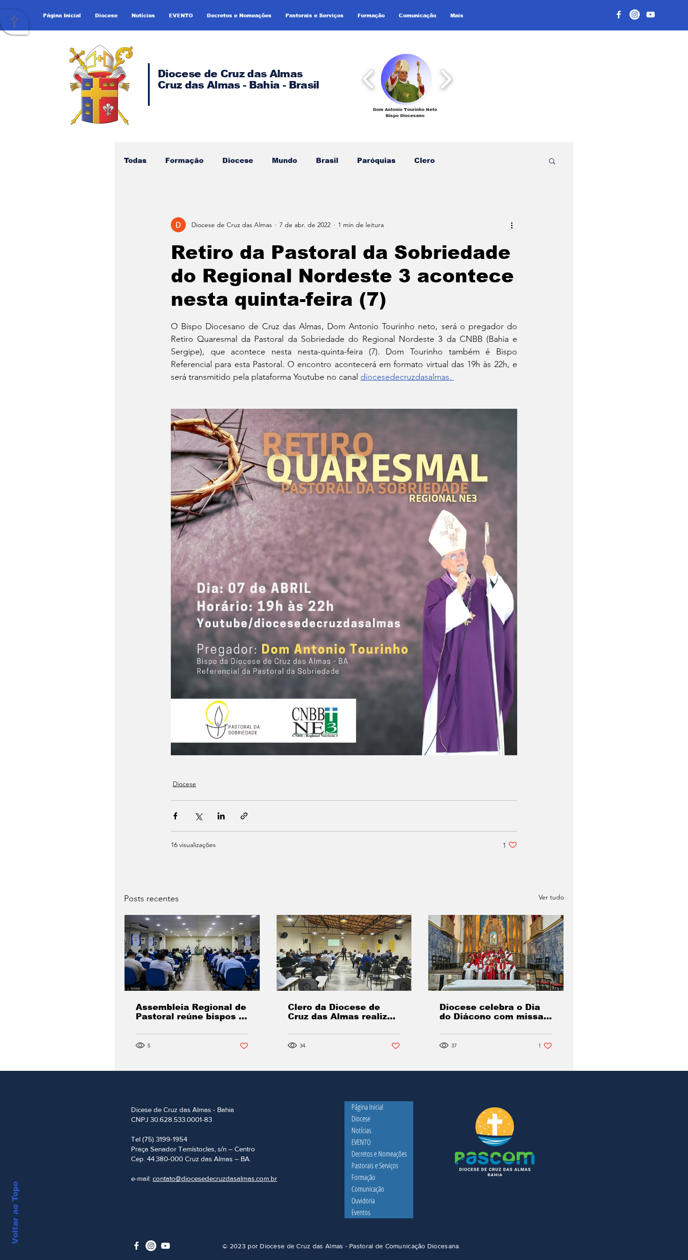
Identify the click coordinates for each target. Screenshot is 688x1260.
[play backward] (368, 78)
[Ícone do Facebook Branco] (136, 1245)
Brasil (327, 160)
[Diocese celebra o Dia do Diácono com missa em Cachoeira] (496, 953)
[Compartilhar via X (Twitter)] (198, 815)
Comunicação (367, 1189)
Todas (135, 160)
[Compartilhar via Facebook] (175, 815)
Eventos (360, 1212)
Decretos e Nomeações (379, 1154)
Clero (424, 160)
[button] (406, 79)
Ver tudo (551, 897)
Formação (184, 160)
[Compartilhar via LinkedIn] (221, 815)
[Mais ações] (511, 224)
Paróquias (376, 160)
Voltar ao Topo (15, 1212)
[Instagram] (634, 14)
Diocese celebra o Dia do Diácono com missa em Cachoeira (491, 1011)
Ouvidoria (363, 1200)
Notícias (361, 1130)
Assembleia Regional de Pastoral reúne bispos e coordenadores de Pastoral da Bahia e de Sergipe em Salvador (191, 1011)
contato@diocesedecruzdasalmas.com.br (215, 1178)
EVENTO (361, 1142)
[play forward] (445, 78)
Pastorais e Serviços (374, 1165)
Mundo (284, 160)
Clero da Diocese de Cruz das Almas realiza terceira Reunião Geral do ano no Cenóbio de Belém (340, 1011)
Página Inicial (367, 1107)
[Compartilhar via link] (244, 815)
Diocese (237, 160)
